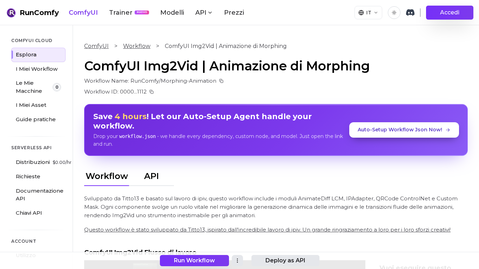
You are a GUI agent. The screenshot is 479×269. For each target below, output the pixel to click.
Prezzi (234, 12)
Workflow (136, 46)
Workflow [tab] (107, 176)
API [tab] (151, 176)
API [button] (201, 12)
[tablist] (129, 175)
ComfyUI (83, 12)
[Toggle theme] (394, 12)
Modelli (172, 12)
